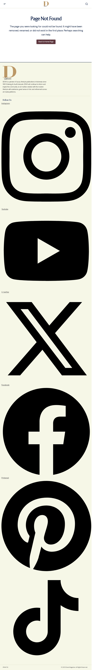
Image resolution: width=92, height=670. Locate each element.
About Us (5, 667)
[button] (4, 4)
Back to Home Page (45, 42)
